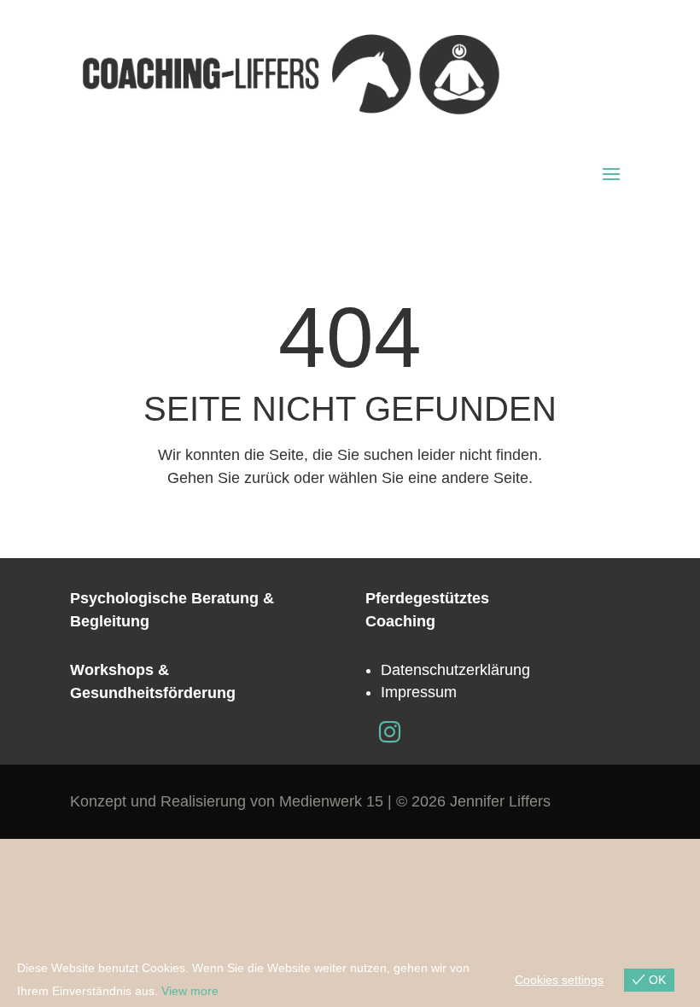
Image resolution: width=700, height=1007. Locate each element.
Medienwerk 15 (331, 801)
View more (190, 991)
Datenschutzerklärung (455, 669)
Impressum (419, 692)
